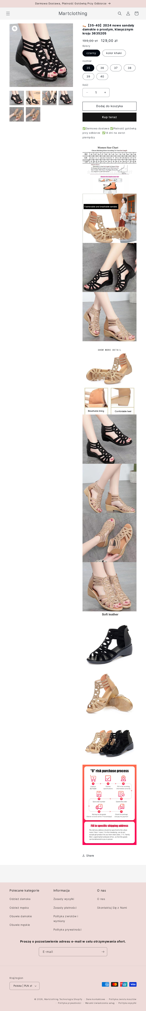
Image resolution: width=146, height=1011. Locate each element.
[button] (8, 13)
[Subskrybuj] (103, 951)
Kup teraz (109, 117)
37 (116, 67)
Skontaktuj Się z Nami (112, 907)
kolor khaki (114, 53)
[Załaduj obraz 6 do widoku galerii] (33, 114)
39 (88, 76)
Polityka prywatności (67, 929)
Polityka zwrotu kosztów (122, 999)
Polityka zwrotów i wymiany (65, 919)
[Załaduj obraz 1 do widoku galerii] (17, 98)
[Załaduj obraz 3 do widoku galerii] (49, 98)
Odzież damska (20, 898)
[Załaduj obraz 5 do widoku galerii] (17, 114)
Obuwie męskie (20, 924)
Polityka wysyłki (127, 1003)
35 (88, 67)
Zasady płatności (65, 907)
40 (102, 76)
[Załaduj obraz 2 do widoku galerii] (33, 98)
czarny (91, 53)
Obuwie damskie (21, 916)
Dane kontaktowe (95, 999)
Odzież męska (19, 907)
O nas (101, 898)
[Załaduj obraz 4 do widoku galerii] (66, 98)
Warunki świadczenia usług (100, 1003)
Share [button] (90, 855)
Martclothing (51, 999)
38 (130, 67)
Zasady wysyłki (63, 898)
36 (102, 67)
